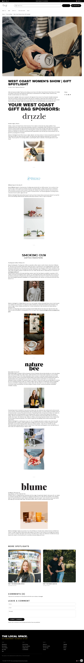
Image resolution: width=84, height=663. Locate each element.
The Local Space (14, 660)
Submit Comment (16, 619)
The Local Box (4, 647)
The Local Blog (9, 14)
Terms (64, 649)
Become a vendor (46, 646)
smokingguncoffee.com (13, 272)
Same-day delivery (26, 646)
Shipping (65, 644)
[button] (76, 5)
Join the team (45, 647)
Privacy (64, 647)
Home (3, 14)
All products (4, 644)
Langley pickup (25, 647)
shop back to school (42, 1)
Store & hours (25, 644)
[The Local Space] (4, 5)
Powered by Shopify (23, 660)
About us (45, 644)
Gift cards (4, 649)
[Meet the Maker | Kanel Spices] (24, 566)
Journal (44, 649)
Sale (3, 651)
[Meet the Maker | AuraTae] (59, 566)
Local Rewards (25, 649)
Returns (65, 646)
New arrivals (4, 646)
